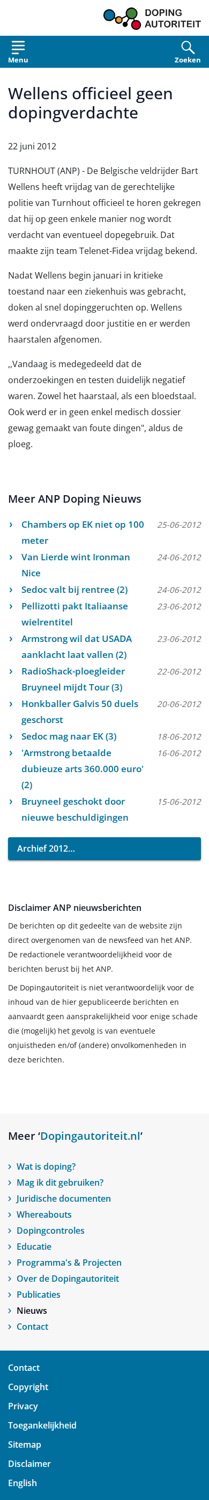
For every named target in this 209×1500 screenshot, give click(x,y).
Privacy (23, 1406)
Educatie (34, 1246)
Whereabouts (44, 1214)
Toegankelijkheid (42, 1425)
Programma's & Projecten (69, 1262)
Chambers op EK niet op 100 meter (82, 532)
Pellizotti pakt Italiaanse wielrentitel (74, 614)
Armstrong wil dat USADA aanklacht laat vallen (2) (76, 646)
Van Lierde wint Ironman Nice (75, 565)
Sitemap (24, 1444)
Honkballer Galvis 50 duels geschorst (79, 711)
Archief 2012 (42, 848)
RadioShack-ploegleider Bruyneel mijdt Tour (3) (73, 679)
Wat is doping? (46, 1166)
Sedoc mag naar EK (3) (68, 736)
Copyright (28, 1387)
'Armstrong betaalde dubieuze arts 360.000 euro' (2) (82, 769)
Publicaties (39, 1294)
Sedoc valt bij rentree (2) (74, 589)
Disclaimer (29, 1464)
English (22, 1483)
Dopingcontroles (51, 1230)
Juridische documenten (64, 1198)
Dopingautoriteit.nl (90, 1136)
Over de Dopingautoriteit (68, 1278)
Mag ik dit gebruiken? (60, 1182)
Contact (32, 1326)
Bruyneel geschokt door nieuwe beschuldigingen (75, 809)
